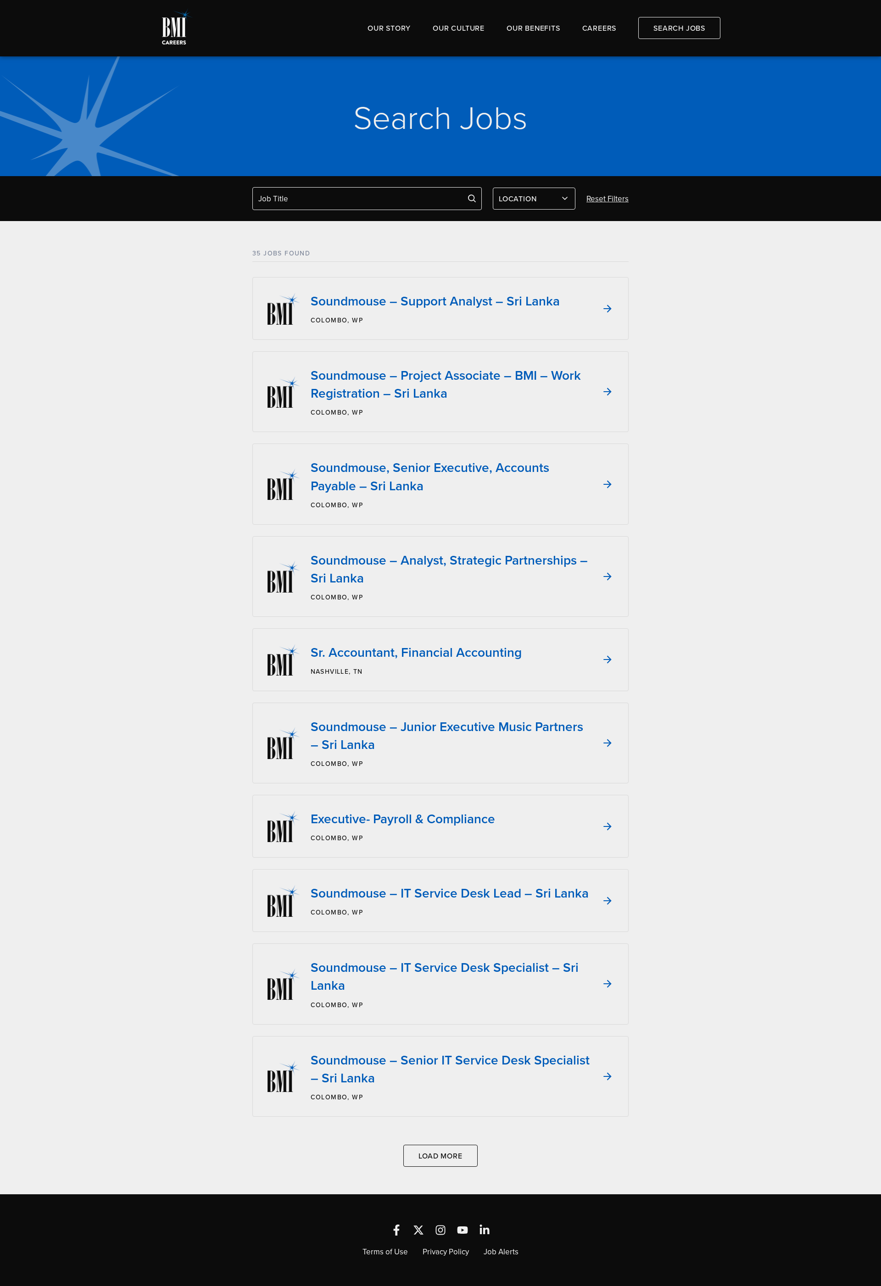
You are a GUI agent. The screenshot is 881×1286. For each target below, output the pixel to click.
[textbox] (528, 199)
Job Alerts (501, 1251)
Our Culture (459, 28)
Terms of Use (385, 1251)
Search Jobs (679, 28)
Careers (599, 28)
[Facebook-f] (396, 1230)
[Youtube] (462, 1230)
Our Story (389, 28)
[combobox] (534, 199)
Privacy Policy (446, 1251)
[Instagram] (440, 1230)
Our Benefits (533, 28)
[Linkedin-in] (484, 1230)
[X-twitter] (418, 1230)
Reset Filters (607, 198)
